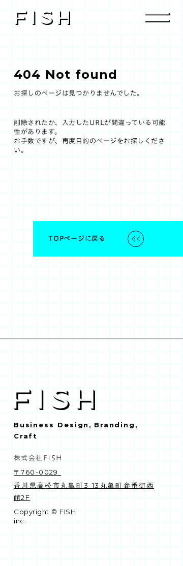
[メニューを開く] (157, 17)
